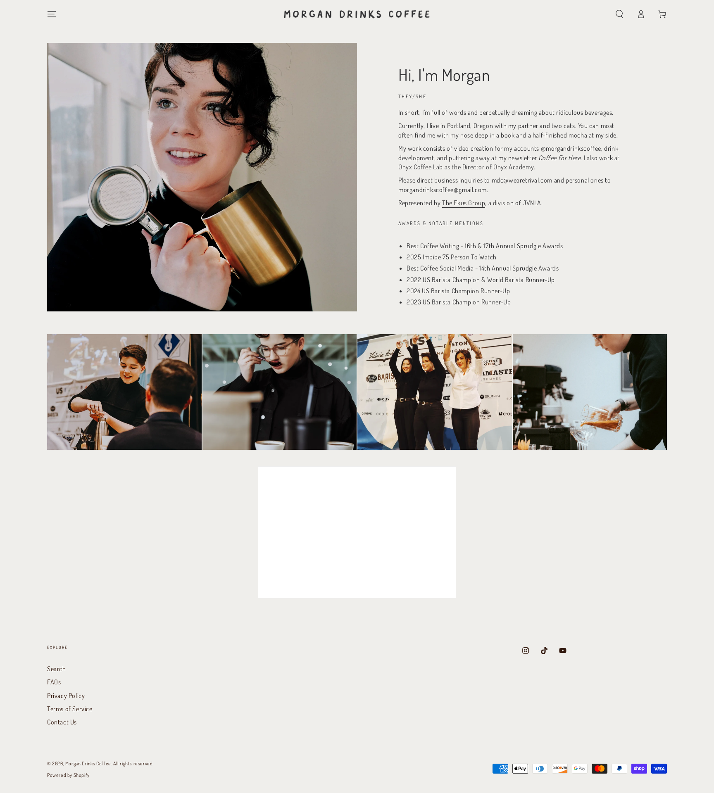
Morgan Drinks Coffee (88, 763)
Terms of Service (70, 709)
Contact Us (62, 722)
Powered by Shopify (68, 775)
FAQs (54, 682)
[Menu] (51, 14)
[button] (619, 14)
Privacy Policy (66, 695)
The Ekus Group (463, 203)
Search (56, 669)
